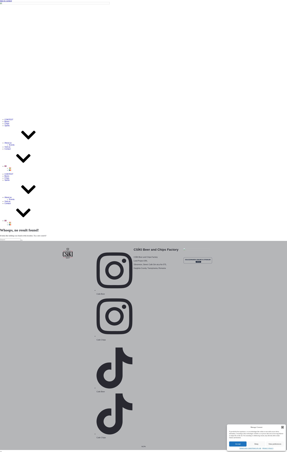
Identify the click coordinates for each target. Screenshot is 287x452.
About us (8, 143)
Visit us (7, 147)
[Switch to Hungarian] (10, 168)
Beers (6, 122)
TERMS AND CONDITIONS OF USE (250, 448)
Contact (7, 149)
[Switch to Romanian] (10, 170)
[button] (282, 427)
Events (11, 145)
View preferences (275, 444)
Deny (256, 444)
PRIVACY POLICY (267, 448)
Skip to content (6, 1)
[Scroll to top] (1, 451)
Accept (237, 444)
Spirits (7, 126)
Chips (6, 124)
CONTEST (8, 120)
